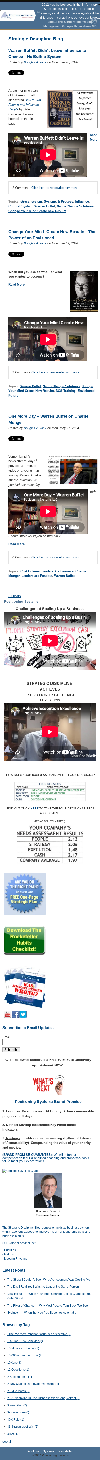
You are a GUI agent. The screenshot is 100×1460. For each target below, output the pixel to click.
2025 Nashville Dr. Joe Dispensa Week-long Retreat (43, 1398)
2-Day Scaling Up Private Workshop (33, 1384)
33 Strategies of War (22, 1426)
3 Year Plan (17, 1405)
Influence (82, 201)
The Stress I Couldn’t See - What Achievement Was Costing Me (48, 1279)
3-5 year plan (18, 1412)
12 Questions (18, 1369)
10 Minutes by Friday (23, 1348)
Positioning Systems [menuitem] (21, 601)
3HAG (13, 1434)
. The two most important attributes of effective (39, 1334)
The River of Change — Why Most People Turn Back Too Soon (48, 1305)
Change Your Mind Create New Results (37, 211)
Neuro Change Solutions (75, 206)
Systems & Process (58, 201)
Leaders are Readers (37, 576)
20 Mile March (18, 1391)
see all (7, 1441)
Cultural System (20, 206)
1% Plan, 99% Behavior (25, 1341)
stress (24, 201)
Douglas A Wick (35, 62)
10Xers (14, 1362)
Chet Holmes (30, 571)
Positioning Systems (40, 1451)
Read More (16, 284)
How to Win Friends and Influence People (24, 104)
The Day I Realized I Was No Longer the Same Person (43, 1286)
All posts (14, 596)
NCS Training (66, 391)
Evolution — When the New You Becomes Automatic (41, 1312)
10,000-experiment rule (24, 1355)
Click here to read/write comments (55, 188)
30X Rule (15, 1419)
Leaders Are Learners (58, 571)
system (36, 201)
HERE (34, 808)
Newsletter (65, 1451)
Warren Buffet (44, 206)
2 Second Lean (19, 1377)
